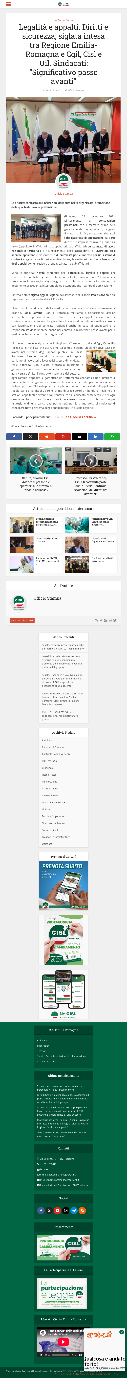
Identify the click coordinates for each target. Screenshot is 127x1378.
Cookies (108, 1374)
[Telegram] (74, 1210)
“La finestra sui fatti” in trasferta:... (102, 560)
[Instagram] (65, 1210)
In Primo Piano (63, 20)
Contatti (90, 1374)
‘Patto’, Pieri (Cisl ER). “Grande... (47, 540)
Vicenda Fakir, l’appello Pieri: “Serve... (103, 540)
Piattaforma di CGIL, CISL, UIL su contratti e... (47, 561)
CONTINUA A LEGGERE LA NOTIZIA (75, 417)
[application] (63, 1342)
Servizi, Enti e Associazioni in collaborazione (61, 1056)
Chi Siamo (42, 1040)
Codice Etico (79, 1374)
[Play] (41, 1354)
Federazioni (43, 1045)
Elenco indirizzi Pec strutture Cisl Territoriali (64, 1185)
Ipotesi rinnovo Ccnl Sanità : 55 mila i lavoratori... (102, 521)
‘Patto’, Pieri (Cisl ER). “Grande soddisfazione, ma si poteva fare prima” (60, 716)
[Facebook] (41, 1210)
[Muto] (80, 1354)
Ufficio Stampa (76, 90)
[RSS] (82, 1210)
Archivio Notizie (46, 1061)
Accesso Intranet (63, 1374)
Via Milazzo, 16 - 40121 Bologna (57, 1158)
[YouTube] (57, 1210)
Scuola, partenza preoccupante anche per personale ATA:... (47, 521)
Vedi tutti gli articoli (22, 620)
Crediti (99, 1374)
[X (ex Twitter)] (49, 1210)
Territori (41, 1051)
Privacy (117, 1374)
